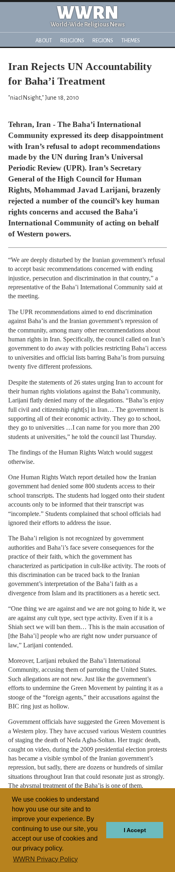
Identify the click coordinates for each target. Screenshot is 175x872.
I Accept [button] (135, 830)
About (43, 40)
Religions (72, 40)
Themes (130, 40)
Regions (102, 40)
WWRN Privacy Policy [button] (45, 859)
